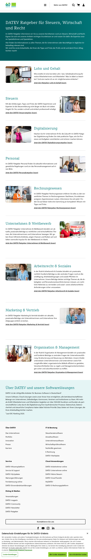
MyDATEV (49, 481)
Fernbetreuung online (14, 481)
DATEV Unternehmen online (56, 470)
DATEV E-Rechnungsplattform (57, 485)
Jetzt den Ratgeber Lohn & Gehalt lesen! (50, 83)
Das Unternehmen (13, 433)
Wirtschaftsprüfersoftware (56, 444)
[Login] (83, 5)
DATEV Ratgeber (12, 511)
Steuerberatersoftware (54, 433)
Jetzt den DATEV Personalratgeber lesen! (22, 172)
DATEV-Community (13, 504)
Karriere (9, 448)
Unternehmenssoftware (55, 440)
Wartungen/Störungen (14, 478)
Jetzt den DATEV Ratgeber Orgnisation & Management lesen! (58, 372)
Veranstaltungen (12, 496)
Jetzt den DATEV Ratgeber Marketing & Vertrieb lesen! (27, 324)
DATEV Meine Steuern (54, 474)
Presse (8, 444)
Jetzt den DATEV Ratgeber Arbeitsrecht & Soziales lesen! (56, 291)
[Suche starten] (73, 5)
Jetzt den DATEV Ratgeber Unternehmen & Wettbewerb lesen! (31, 243)
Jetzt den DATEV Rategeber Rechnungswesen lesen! (55, 208)
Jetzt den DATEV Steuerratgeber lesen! (21, 112)
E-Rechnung (50, 452)
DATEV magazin (12, 500)
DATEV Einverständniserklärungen (19, 485)
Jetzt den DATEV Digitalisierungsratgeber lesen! (53, 142)
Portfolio (9, 437)
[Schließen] (87, 533)
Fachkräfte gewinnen (53, 448)
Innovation (10, 440)
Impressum (28, 550)
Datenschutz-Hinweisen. (17, 550)
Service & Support (13, 470)
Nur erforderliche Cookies (78, 554)
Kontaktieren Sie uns (45, 521)
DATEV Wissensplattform (15, 466)
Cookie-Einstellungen (10, 554)
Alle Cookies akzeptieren (57, 554)
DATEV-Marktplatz (52, 455)
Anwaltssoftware (52, 437)
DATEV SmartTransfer (54, 478)
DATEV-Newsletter (13, 507)
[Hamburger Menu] (47, 5)
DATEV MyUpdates (13, 474)
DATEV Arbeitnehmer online (56, 466)
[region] (45, 544)
